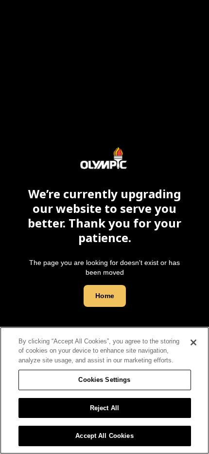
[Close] (193, 342)
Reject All (104, 408)
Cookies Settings (104, 379)
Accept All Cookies (104, 435)
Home (104, 296)
